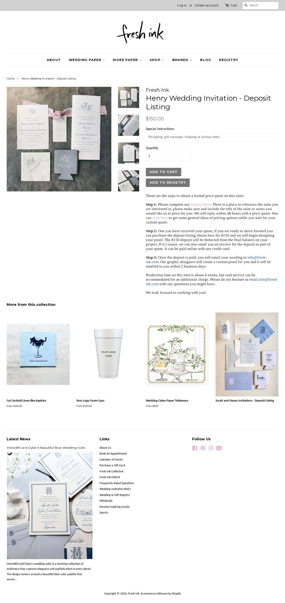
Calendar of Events (111, 459)
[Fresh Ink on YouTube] (219, 449)
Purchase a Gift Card (112, 465)
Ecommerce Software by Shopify (161, 593)
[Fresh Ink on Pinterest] (202, 449)
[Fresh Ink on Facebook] (194, 449)
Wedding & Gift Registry (115, 495)
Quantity (152, 148)
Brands (181, 60)
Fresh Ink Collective (111, 471)
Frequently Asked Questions (117, 483)
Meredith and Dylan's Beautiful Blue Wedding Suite (46, 447)
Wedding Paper (86, 60)
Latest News (18, 439)
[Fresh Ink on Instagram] (210, 449)
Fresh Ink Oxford (110, 477)
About (54, 60)
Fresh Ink (133, 593)
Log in (182, 5)
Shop (156, 60)
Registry (228, 60)
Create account (206, 5)
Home (10, 78)
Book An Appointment (113, 453)
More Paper (126, 60)
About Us (105, 448)
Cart (234, 5)
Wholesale (106, 500)
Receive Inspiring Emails (114, 507)
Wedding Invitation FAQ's (115, 489)
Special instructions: (160, 129)
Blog (205, 60)
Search (104, 512)
